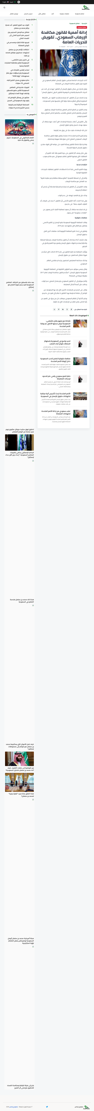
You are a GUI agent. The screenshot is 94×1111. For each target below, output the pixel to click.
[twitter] (18, 2)
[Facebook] (71, 309)
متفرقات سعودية (64, 13)
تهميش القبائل (14, 13)
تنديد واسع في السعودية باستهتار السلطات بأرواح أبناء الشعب (57, 342)
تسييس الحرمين (28, 13)
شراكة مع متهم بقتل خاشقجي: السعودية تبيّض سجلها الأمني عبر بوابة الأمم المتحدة (55, 324)
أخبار (53, 13)
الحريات (84, 92)
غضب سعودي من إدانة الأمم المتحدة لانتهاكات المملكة (55, 412)
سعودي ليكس (13, 1107)
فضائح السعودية (79, 13)
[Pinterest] (58, 309)
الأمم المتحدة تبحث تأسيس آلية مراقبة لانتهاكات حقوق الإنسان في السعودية (55, 395)
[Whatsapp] (54, 309)
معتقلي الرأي (42, 13)
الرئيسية (84, 23)
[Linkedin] (63, 309)
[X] (67, 309)
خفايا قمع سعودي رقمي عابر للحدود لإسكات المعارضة (56, 377)
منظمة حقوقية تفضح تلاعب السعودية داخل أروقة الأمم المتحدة (55, 360)
